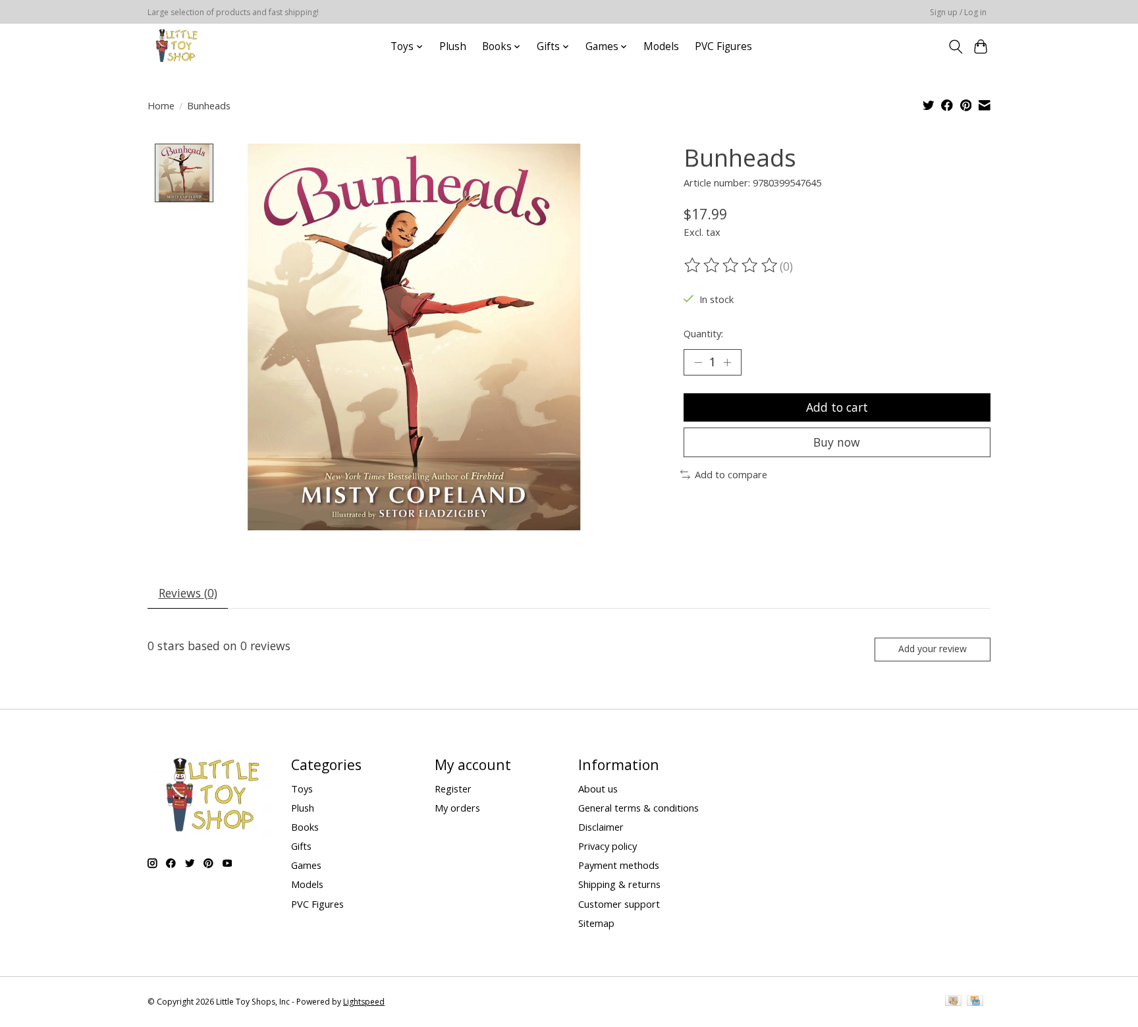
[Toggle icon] (955, 47)
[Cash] (953, 1002)
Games (306, 865)
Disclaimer (601, 826)
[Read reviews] (732, 265)
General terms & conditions (638, 807)
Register (453, 788)
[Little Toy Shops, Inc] (175, 46)
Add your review (932, 648)
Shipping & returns (619, 884)
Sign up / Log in (958, 12)
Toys (302, 788)
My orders (457, 807)
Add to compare (731, 474)
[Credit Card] (975, 1002)
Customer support (619, 903)
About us (598, 788)
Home (161, 105)
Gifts (301, 845)
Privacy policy (607, 845)
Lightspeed (364, 1001)
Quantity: (703, 333)
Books (305, 826)
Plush (452, 46)
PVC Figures (723, 46)
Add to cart (837, 407)
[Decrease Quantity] (698, 362)
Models (661, 46)
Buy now (836, 442)
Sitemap (596, 923)
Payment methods (618, 865)
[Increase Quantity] (727, 362)
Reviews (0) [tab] (188, 593)
